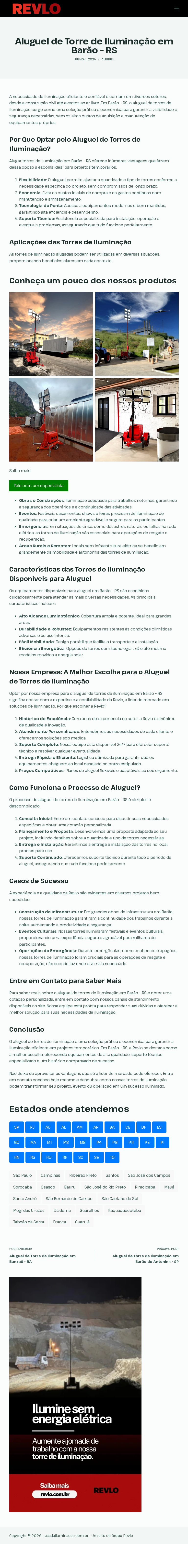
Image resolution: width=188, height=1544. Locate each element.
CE (128, 1127)
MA (33, 1142)
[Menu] (176, 8)
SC (80, 1157)
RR (64, 1157)
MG (82, 1142)
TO (112, 1157)
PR (131, 1142)
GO (16, 1142)
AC (48, 1127)
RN (16, 1157)
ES (159, 1127)
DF (143, 1127)
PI (162, 1142)
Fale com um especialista (38, 485)
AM (79, 1127)
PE (147, 1142)
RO (48, 1157)
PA (98, 1142)
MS (66, 1142)
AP (96, 1127)
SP (16, 1127)
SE (96, 1157)
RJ (32, 1127)
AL (63, 1127)
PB (115, 1142)
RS (32, 1157)
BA (112, 1127)
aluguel (108, 59)
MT (49, 1142)
